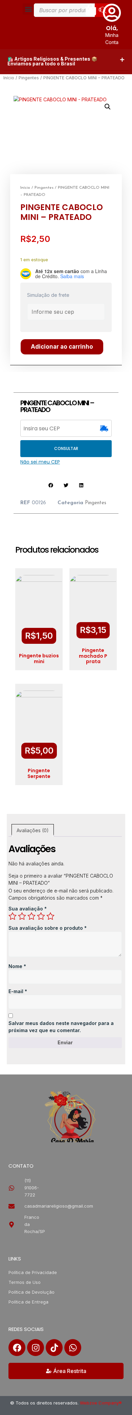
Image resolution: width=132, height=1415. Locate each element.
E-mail (17, 991)
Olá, (112, 28)
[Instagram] (35, 1347)
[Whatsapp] (72, 1347)
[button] (28, 9)
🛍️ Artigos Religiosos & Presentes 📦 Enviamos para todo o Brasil (52, 61)
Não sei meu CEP (40, 461)
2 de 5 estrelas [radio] (22, 916)
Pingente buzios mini (39, 658)
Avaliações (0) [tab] (33, 830)
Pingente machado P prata (93, 656)
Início (8, 77)
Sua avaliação (27, 908)
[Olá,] (112, 12)
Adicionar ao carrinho (62, 346)
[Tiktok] (54, 1347)
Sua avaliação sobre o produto (47, 928)
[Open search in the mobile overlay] (73, 10)
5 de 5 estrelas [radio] (50, 916)
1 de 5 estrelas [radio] (12, 916)
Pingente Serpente (38, 773)
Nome (17, 966)
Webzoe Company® (101, 1403)
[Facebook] (16, 1347)
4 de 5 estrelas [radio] (41, 916)
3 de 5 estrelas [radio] (31, 916)
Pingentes (29, 77)
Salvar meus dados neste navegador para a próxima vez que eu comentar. (61, 1026)
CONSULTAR (66, 448)
